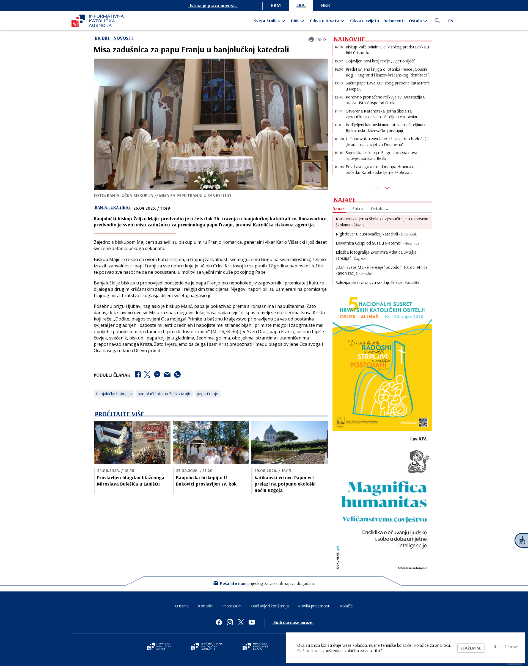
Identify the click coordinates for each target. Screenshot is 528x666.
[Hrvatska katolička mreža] (159, 647)
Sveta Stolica (267, 20)
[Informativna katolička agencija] (207, 647)
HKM (276, 5)
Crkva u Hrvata (324, 20)
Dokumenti (394, 20)
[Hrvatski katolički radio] (255, 647)
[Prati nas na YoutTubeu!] (252, 622)
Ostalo (415, 20)
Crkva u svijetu (364, 20)
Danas (338, 208)
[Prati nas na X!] (241, 622)
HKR (325, 5)
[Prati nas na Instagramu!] (230, 622)
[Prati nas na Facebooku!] (219, 622)
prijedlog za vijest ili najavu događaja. (267, 583)
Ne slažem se (505, 646)
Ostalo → (380, 208)
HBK (295, 20)
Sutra (357, 208)
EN (450, 20)
